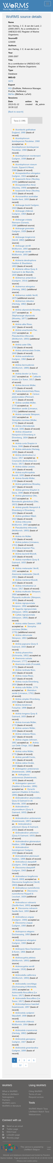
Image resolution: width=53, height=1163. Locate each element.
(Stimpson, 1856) (26, 598)
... (14, 1065)
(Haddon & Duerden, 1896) (26, 792)
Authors (12, 45)
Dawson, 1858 (28, 623)
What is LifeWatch (10, 1094)
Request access (36, 1097)
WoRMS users (9, 1103)
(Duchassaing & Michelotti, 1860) (24, 987)
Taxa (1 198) (19, 121)
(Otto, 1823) (25, 503)
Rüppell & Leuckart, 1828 (25, 894)
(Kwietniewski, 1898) (24, 777)
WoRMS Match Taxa (38, 1109)
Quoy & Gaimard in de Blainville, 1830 (24, 272)
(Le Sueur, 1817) (24, 462)
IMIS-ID (11, 77)
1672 (10, 81)
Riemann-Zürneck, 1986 (22, 222)
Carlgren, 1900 (22, 850)
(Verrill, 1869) (26, 883)
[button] (13, 130)
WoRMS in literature (11, 1106)
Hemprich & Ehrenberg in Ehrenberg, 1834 (23, 435)
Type (10, 70)
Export (11, 85)
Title (10, 60)
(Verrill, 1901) (25, 575)
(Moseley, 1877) (23, 317)
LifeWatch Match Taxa (39, 1111)
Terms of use (35, 1094)
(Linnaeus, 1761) (25, 410)
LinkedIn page (13, 1135)
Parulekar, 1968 (25, 148)
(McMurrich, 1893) (23, 337)
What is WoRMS (9, 1091)
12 (20, 1065)
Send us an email (15, 1126)
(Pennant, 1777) (25, 397)
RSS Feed (11, 1132)
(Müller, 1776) (24, 421)
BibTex (11, 94)
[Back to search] (15, 112)
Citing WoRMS (35, 1091)
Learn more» (49, 1148)
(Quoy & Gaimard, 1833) (22, 809)
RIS (10, 88)
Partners (6, 1100)
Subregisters (8, 1097)
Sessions (13, 98)
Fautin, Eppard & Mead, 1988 (24, 167)
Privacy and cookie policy (27, 1161)
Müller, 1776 (26, 687)
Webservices (35, 1114)
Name (11, 22)
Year (10, 53)
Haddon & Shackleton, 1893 (24, 263)
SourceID (12, 38)
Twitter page (12, 1129)
